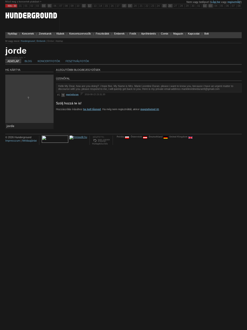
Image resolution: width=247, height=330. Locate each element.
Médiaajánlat (29, 140)
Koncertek (28, 33)
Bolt (206, 33)
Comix (164, 33)
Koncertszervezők (80, 33)
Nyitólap (12, 33)
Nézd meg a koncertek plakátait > (23, 1)
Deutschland (156, 137)
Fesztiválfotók (77, 61)
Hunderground (28, 41)
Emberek (119, 33)
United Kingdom (178, 137)
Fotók (133, 33)
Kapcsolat (193, 33)
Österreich (137, 137)
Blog (28, 61)
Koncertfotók (49, 61)
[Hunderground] (31, 17)
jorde (16, 51)
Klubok (60, 33)
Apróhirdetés (148, 33)
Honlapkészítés (100, 144)
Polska (121, 137)
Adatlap (13, 61)
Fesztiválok (102, 33)
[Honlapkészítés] (101, 141)
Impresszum (12, 140)
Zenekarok (45, 33)
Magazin (178, 33)
